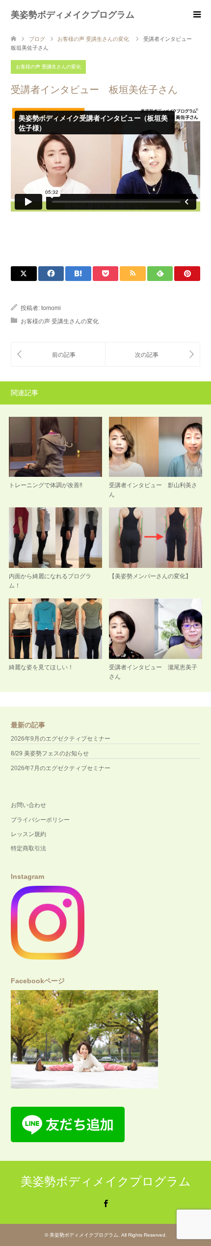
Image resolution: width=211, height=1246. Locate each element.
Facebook (105, 1202)
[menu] (196, 15)
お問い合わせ (28, 805)
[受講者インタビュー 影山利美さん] (58, 355)
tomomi (51, 308)
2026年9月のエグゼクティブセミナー (60, 738)
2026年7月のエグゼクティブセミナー (60, 768)
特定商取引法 (28, 848)
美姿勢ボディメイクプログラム (72, 15)
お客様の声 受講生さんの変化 (48, 66)
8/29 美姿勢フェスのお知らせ (50, 753)
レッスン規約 (28, 834)
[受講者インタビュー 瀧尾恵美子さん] (153, 355)
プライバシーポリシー (40, 819)
